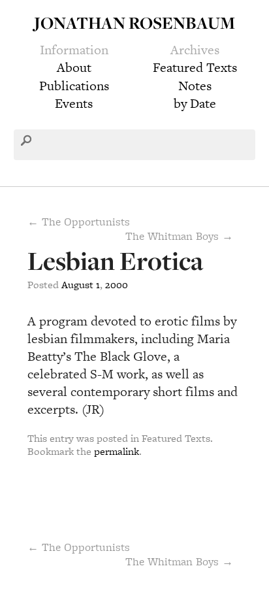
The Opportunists (78, 547)
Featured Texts (195, 67)
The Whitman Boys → (179, 236)
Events (74, 103)
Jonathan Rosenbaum (134, 22)
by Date (195, 103)
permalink (116, 451)
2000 (116, 284)
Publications (74, 85)
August (77, 284)
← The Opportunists (78, 221)
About (74, 67)
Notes (195, 85)
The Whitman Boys (179, 561)
